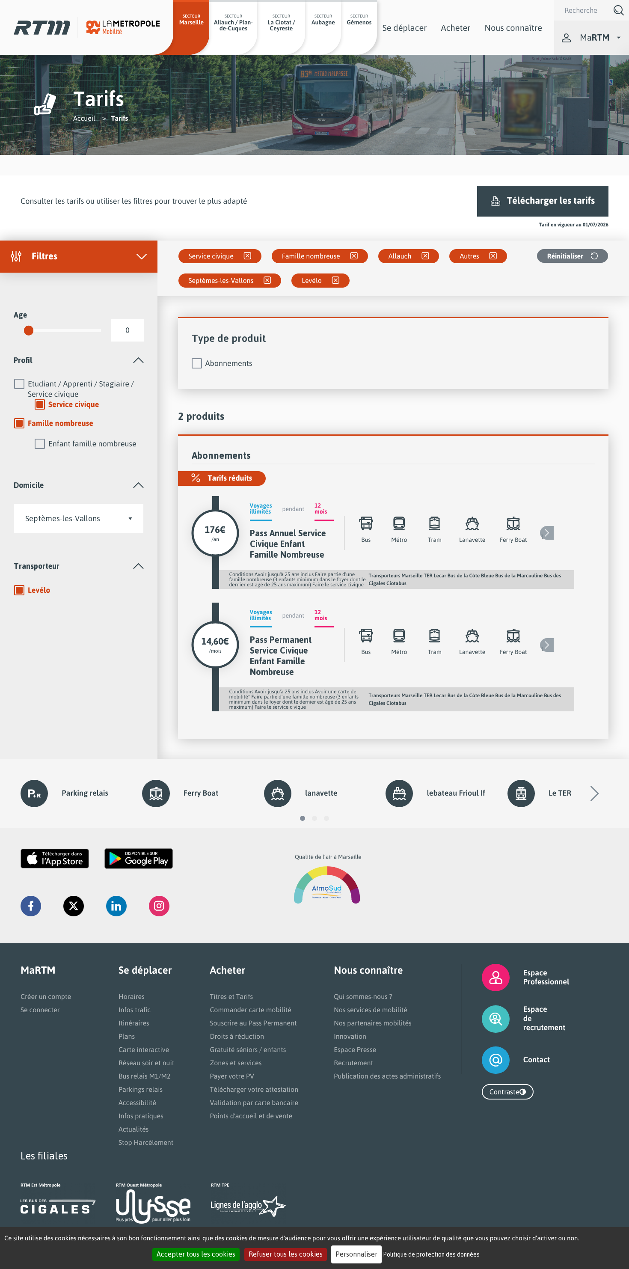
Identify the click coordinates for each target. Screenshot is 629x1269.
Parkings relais (141, 1089)
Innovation (350, 1036)
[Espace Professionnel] (485, 977)
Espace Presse (355, 1049)
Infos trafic (135, 1009)
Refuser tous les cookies (286, 1254)
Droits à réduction (237, 1036)
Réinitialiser (565, 256)
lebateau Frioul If (456, 793)
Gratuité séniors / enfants (248, 1049)
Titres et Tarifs (231, 996)
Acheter (456, 27)
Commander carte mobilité (250, 1009)
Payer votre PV (232, 1076)
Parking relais (85, 793)
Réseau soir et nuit (146, 1062)
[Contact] (485, 1060)
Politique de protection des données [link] (431, 1254)
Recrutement (353, 1062)
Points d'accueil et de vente (251, 1115)
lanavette (321, 793)
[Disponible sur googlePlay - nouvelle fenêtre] (138, 858)
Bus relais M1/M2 (145, 1076)
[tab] (79, 360)
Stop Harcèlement (146, 1142)
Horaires (132, 996)
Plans (127, 1036)
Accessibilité (137, 1102)
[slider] (28, 330)
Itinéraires (134, 1023)
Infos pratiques (141, 1115)
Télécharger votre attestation (254, 1089)
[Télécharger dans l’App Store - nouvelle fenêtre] (55, 858)
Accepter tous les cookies (196, 1254)
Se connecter (40, 1009)
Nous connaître (513, 27)
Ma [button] (594, 37)
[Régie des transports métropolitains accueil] (42, 28)
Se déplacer (405, 27)
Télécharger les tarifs (551, 200)
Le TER (560, 793)
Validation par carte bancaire (254, 1102)
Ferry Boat (201, 793)
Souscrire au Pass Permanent (253, 1023)
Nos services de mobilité (370, 1009)
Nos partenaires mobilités (372, 1023)
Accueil (84, 118)
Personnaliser (356, 1254)
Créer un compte (46, 996)
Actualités (133, 1129)
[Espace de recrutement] (485, 1019)
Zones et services (235, 1062)
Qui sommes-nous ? (363, 996)
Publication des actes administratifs (387, 1076)
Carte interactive (144, 1049)
